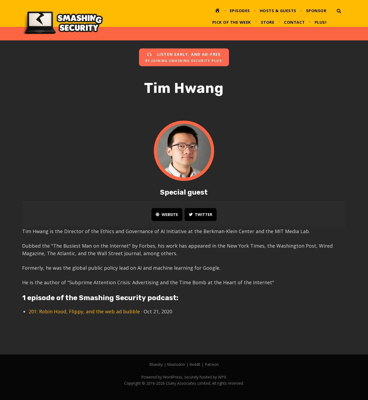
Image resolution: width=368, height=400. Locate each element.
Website (170, 214)
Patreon (212, 364)
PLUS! (321, 22)
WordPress (172, 377)
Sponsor (316, 10)
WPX (222, 377)
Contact (294, 22)
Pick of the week (231, 22)
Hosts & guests (278, 10)
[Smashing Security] (62, 20)
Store (268, 22)
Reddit (194, 364)
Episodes (240, 10)
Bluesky (156, 364)
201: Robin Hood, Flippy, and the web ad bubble (84, 311)
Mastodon (176, 364)
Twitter (203, 214)
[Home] (217, 11)
